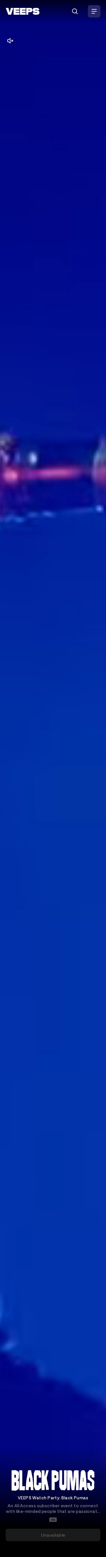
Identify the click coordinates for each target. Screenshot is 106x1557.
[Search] (75, 11)
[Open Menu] (94, 11)
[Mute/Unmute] (10, 40)
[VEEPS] (23, 11)
